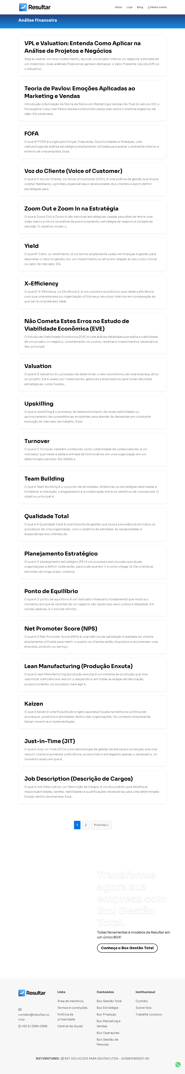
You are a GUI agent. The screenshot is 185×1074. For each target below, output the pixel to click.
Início (118, 7)
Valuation (37, 366)
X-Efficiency (41, 283)
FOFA (31, 133)
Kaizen (33, 703)
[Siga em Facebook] (21, 1001)
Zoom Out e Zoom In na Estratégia (71, 208)
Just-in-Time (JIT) (49, 741)
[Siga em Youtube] (43, 1001)
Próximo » (101, 825)
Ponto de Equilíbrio (51, 591)
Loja (129, 7)
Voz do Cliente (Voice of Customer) (73, 171)
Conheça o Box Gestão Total (127, 948)
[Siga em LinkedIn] (36, 1001)
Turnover (37, 441)
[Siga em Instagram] (28, 1001)
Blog (140, 7)
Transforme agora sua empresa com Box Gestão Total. (132, 898)
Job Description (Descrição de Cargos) (78, 778)
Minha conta (158, 7)
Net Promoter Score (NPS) (60, 628)
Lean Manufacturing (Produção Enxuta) (78, 666)
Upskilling (38, 403)
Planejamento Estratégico (61, 553)
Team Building (44, 478)
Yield (31, 246)
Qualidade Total (46, 516)
